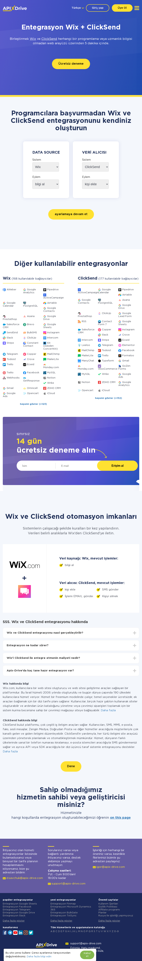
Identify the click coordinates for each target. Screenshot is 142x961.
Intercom (52, 338)
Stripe (10, 343)
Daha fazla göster (14, 921)
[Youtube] (15, 932)
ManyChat (88, 361)
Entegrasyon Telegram (16, 910)
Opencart (33, 393)
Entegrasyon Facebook (17, 907)
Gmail (10, 388)
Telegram (12, 354)
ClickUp (31, 338)
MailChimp (53, 354)
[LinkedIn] (20, 932)
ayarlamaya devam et (71, 214)
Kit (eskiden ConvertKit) (50, 346)
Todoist (11, 359)
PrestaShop (10, 319)
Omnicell (32, 388)
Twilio (10, 373)
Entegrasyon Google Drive (19, 913)
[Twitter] (31, 932)
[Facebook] (5, 932)
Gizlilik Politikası (107, 907)
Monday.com (51, 367)
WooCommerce (107, 369)
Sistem (36, 160)
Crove (30, 359)
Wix (33, 39)
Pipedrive (53, 290)
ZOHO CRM (54, 388)
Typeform (108, 361)
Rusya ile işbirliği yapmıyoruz (115, 916)
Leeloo (86, 345)
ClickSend (49, 39)
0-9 (116, 931)
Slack (10, 338)
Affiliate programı (109, 910)
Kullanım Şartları (108, 904)
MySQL (51, 373)
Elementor (128, 345)
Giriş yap (97, 8)
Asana (31, 316)
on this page (120, 817)
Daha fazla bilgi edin (39, 957)
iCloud (51, 393)
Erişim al (117, 465)
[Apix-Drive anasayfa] (15, 8)
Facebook (33, 373)
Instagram (53, 333)
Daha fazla (108, 710)
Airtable (52, 303)
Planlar (102, 913)
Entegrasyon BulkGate (64, 913)
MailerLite (53, 359)
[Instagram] (25, 932)
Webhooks (13, 378)
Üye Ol (122, 8)
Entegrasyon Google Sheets (20, 904)
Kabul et (87, 954)
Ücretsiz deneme (71, 63)
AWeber (11, 290)
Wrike (50, 383)
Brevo (30, 324)
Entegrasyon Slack (14, 916)
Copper (31, 354)
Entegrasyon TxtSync (63, 916)
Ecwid (30, 365)
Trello (10, 365)
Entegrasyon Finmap (63, 904)
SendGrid (12, 333)
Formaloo (128, 356)
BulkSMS (32, 333)
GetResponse (31, 381)
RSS (84, 322)
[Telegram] (10, 932)
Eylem (36, 177)
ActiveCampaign (53, 298)
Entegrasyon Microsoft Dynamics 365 (70, 908)
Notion (51, 378)
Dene (71, 766)
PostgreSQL (30, 306)
